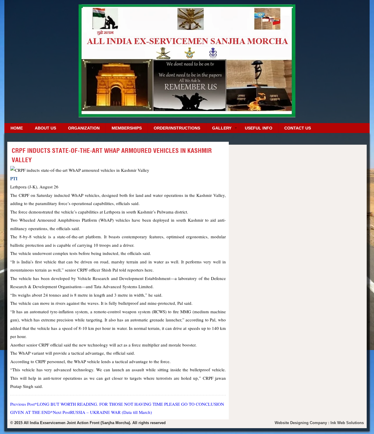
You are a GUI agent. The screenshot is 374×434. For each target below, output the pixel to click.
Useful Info (258, 128)
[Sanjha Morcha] (187, 115)
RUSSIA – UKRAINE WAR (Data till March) (102, 412)
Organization (84, 128)
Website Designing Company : (302, 423)
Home (17, 128)
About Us (45, 128)
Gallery (221, 128)
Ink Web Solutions (347, 423)
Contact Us (297, 128)
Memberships (127, 128)
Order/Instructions (177, 128)
